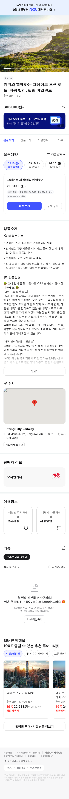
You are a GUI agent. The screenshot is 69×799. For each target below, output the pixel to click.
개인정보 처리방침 (53, 752)
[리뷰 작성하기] (63, 548)
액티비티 (43, 653)
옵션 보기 (24, 206)
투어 (28, 653)
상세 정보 (52, 206)
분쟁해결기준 (47, 756)
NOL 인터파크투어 (17, 556)
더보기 (35, 371)
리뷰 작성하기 (34, 619)
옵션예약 (8, 140)
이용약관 (8, 752)
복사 (63, 434)
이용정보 (43, 140)
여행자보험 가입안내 (13, 756)
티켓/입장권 (13, 653)
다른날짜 (56, 154)
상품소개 (26, 140)
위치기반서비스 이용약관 (28, 752)
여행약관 (32, 756)
